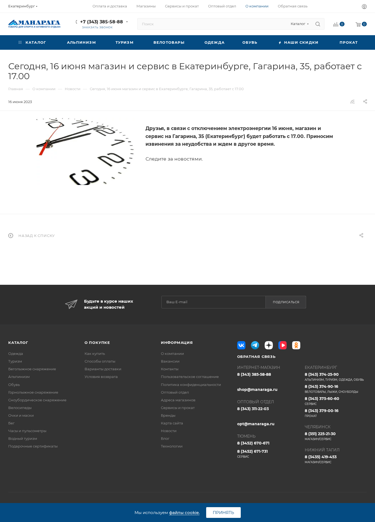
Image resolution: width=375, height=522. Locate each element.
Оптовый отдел (175, 392)
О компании (172, 353)
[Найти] (317, 24)
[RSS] (352, 101)
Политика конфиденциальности (191, 384)
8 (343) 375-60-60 (322, 401)
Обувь (14, 384)
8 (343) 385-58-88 (254, 374)
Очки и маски (21, 415)
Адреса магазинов (178, 400)
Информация (177, 342)
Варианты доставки (103, 369)
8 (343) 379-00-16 (321, 413)
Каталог (18, 342)
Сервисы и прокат (178, 407)
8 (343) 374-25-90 (334, 377)
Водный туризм (22, 438)
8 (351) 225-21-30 (320, 436)
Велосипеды (20, 407)
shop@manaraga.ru (257, 389)
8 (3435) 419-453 (321, 459)
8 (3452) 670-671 (253, 443)
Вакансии (170, 361)
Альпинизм (19, 376)
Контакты (169, 369)
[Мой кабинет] (364, 7)
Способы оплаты (100, 361)
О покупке (97, 342)
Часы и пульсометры (27, 431)
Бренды (168, 415)
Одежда (15, 353)
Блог (165, 438)
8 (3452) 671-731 (252, 454)
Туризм (15, 361)
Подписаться (286, 302)
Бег (11, 423)
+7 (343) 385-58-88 (101, 21)
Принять (223, 512)
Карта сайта (172, 423)
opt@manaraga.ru (256, 423)
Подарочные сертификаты (33, 446)
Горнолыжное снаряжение (33, 392)
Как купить (95, 353)
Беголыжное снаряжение (32, 369)
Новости (169, 431)
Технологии (172, 446)
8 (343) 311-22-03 (253, 408)
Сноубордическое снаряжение (37, 400)
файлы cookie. (184, 512)
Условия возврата (101, 376)
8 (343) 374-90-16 (331, 389)
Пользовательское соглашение (190, 376)
